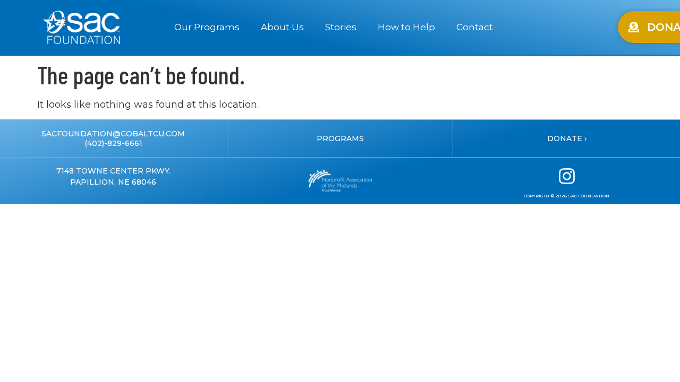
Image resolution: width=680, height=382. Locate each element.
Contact (474, 27)
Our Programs (207, 27)
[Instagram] (567, 176)
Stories (340, 27)
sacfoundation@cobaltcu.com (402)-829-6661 (113, 138)
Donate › (566, 138)
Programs (340, 138)
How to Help (406, 27)
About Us (282, 27)
